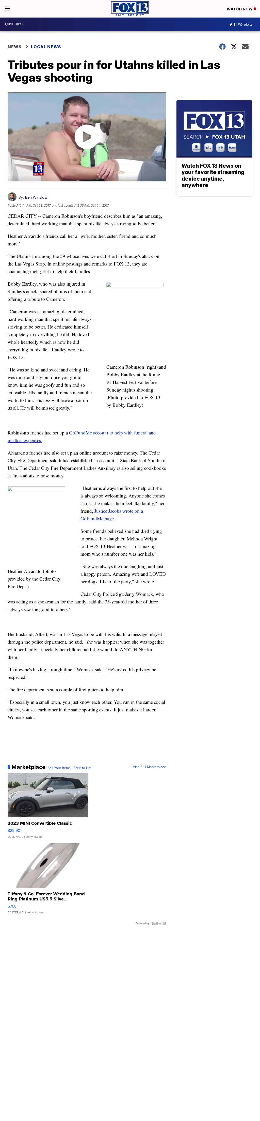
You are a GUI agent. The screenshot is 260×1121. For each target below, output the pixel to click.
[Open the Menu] (8, 9)
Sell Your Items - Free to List (69, 768)
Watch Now (240, 9)
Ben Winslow (36, 197)
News (15, 46)
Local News (46, 46)
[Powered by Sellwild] (158, 923)
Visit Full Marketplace (149, 767)
